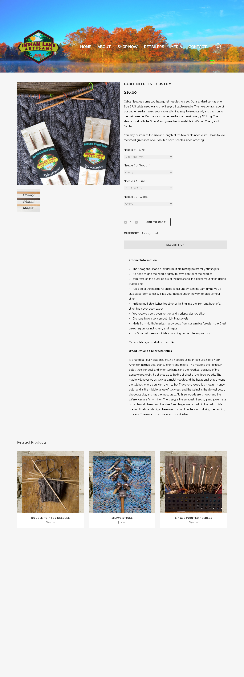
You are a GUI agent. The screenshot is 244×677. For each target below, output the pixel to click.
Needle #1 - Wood (137, 165)
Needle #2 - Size (135, 181)
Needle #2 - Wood (137, 196)
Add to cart (156, 222)
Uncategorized (149, 233)
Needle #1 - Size (135, 149)
